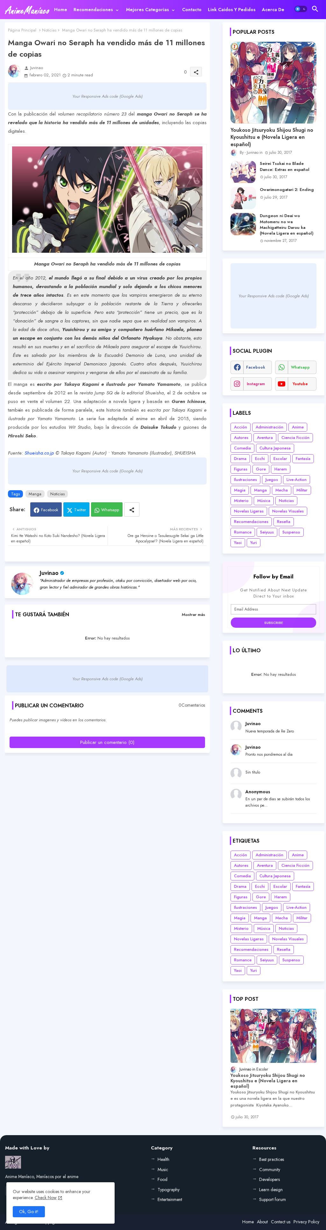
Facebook (49, 510)
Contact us (280, 1222)
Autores (241, 438)
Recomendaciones (93, 9)
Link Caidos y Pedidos (232, 9)
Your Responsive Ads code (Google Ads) (107, 96)
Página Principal (22, 30)
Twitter (80, 510)
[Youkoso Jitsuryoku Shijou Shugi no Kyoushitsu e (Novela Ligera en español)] (273, 83)
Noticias (49, 30)
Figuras (240, 469)
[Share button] (131, 509)
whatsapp (300, 367)
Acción (240, 427)
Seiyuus (267, 532)
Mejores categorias (147, 9)
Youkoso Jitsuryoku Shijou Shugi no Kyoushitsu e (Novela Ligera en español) (271, 137)
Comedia (242, 448)
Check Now (46, 1197)
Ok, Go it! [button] (29, 1211)
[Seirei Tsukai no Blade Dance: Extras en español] (243, 172)
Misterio (241, 501)
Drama (240, 459)
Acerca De (273, 9)
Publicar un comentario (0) (107, 742)
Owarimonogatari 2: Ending (287, 190)
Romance (243, 532)
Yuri (253, 543)
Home (60, 9)
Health (163, 1159)
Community (269, 1169)
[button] (300, 9)
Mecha (281, 490)
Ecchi (260, 459)
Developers (269, 1179)
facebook (255, 367)
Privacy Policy (306, 1222)
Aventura (265, 438)
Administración (269, 427)
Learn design (271, 1189)
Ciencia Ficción (295, 438)
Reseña (283, 522)
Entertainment (170, 1199)
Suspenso (291, 532)
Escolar (280, 459)
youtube (300, 384)
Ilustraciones (245, 480)
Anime (298, 427)
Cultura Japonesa (275, 448)
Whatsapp (110, 510)
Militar (302, 490)
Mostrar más (193, 614)
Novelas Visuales (288, 511)
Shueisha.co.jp (39, 452)
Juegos (272, 480)
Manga (35, 494)
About (262, 1222)
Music (163, 1169)
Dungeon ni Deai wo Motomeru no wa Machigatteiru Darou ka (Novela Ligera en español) (287, 224)
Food (162, 1179)
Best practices (271, 1159)
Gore (261, 469)
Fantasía (303, 459)
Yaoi (238, 543)
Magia (239, 490)
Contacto (192, 9)
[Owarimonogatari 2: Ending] (243, 198)
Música (263, 501)
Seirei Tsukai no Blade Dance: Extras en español (284, 166)
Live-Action (297, 480)
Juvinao (49, 573)
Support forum (272, 1199)
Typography (169, 1189)
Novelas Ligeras (249, 511)
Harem (280, 469)
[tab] (60, 9)
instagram (256, 384)
